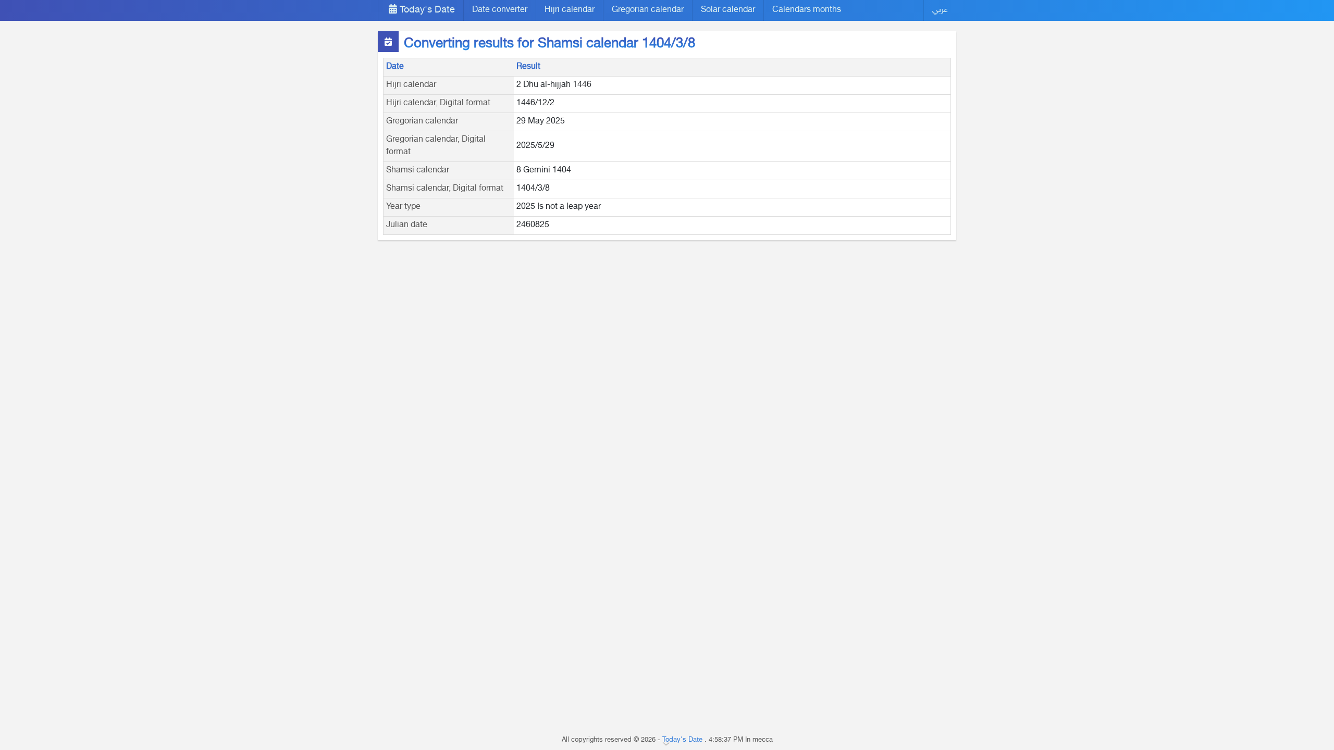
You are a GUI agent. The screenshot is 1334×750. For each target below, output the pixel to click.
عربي (940, 10)
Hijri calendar (570, 10)
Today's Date (426, 10)
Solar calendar (728, 10)
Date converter (499, 10)
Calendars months (806, 10)
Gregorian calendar (648, 10)
